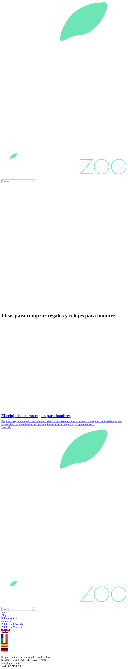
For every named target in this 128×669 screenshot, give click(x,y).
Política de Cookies (11, 627)
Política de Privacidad (12, 624)
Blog (3, 615)
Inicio (4, 612)
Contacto (6, 621)
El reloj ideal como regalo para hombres (35, 415)
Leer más (6, 427)
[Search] (33, 181)
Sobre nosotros (9, 618)
